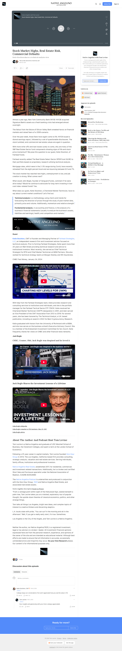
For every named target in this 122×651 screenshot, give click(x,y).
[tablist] (20, 572)
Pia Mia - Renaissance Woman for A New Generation (98, 156)
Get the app (69, 643)
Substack (52, 647)
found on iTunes (38, 489)
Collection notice (72, 638)
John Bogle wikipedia (20, 426)
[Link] (10, 340)
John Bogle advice (19, 432)
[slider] (60, 43)
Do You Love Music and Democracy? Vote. (96, 172)
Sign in (116, 4)
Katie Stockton (19, 239)
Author (18, 590)
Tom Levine (22, 60)
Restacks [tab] (24, 572)
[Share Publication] (100, 4)
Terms (64, 638)
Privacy (59, 638)
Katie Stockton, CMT (34, 60)
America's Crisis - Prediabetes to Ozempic (98, 180)
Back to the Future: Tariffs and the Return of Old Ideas (98, 131)
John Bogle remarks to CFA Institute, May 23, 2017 (30, 429)
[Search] (96, 4)
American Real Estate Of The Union (98, 147)
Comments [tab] (17, 572)
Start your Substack (56, 643)
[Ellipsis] (74, 588)
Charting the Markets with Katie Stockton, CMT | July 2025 (98, 139)
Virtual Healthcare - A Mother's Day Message (95, 164)
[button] (48, 28)
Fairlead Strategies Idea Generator (97, 112)
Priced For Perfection (95, 122)
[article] (95, 124)
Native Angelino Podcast (26, 479)
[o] (83, 124)
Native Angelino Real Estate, (24, 467)
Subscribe (107, 4)
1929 (35, 482)
